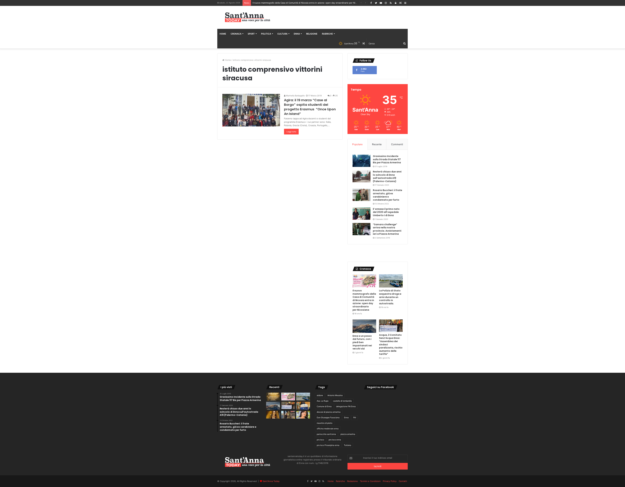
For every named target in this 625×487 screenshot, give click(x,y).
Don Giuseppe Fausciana (328, 417)
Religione (311, 33)
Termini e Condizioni (370, 481)
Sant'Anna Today (271, 481)
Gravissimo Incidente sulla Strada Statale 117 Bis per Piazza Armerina (387, 159)
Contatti (403, 481)
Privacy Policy (389, 481)
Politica (266, 33)
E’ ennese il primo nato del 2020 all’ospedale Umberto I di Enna (386, 212)
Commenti (397, 144)
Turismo (347, 445)
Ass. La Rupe (322, 401)
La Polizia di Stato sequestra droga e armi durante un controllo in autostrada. (292, 2)
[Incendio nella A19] (288, 415)
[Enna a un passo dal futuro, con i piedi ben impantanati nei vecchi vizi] (364, 326)
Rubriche (327, 33)
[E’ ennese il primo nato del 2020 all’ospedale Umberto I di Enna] (361, 213)
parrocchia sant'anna (326, 434)
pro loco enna (335, 439)
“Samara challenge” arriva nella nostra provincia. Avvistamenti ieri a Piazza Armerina (387, 229)
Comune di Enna (324, 406)
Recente (377, 144)
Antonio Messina (335, 395)
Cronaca (236, 33)
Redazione (352, 481)
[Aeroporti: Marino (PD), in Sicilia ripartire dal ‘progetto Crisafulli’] (303, 415)
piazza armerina (347, 434)
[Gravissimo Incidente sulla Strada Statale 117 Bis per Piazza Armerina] (361, 161)
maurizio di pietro (324, 423)
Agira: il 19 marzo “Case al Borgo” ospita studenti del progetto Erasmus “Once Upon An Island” (310, 107)
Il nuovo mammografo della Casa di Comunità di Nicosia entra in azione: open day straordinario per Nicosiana (364, 300)
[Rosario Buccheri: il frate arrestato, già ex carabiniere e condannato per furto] (361, 195)
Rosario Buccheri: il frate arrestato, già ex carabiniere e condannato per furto (387, 195)
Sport (251, 33)
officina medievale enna (328, 428)
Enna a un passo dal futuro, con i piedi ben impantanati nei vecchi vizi (362, 342)
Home (223, 33)
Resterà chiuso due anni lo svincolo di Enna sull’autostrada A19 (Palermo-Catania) (387, 176)
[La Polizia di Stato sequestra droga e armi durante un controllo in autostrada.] (391, 281)
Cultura (282, 33)
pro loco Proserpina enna (328, 445)
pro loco (320, 439)
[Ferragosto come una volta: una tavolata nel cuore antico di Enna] (273, 415)
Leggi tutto (291, 131)
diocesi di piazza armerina (328, 412)
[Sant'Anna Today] (247, 17)
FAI (354, 417)
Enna (297, 33)
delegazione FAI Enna (346, 406)
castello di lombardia (342, 401)
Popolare (357, 144)
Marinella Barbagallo (295, 95)
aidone (320, 395)
